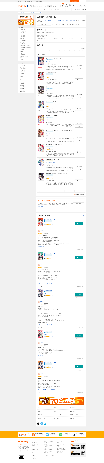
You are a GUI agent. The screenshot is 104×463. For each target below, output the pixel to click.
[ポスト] (38, 424)
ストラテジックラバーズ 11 (50, 219)
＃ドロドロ (43, 246)
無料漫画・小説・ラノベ (36, 444)
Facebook (34, 458)
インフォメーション (48, 451)
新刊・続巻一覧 (23, 31)
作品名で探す (22, 85)
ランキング (34, 446)
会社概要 (58, 442)
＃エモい (47, 246)
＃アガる (48, 355)
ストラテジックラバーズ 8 (50, 331)
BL (38, 9)
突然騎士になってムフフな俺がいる (54, 159)
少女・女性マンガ (33, 9)
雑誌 (21, 75)
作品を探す (46, 444)
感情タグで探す (23, 91)
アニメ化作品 (22, 35)
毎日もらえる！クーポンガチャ (25, 45)
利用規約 (58, 446)
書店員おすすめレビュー (24, 56)
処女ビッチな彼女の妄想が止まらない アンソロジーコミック (59, 130)
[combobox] (40, 6)
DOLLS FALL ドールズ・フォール (54, 144)
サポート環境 (46, 448)
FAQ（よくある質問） (48, 449)
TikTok (33, 455)
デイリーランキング (23, 32)
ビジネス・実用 (23, 73)
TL (44, 9)
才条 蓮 (41, 231)
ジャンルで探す (23, 82)
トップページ (34, 442)
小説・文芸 (57, 9)
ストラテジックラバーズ (50, 20)
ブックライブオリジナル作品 (25, 47)
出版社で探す (22, 90)
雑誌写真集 (68, 9)
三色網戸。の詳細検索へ (80, 194)
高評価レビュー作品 (23, 57)
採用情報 (58, 445)
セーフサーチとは (42, 206)
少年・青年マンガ (27, 9)
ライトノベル (23, 70)
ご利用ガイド (83, 9)
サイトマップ (59, 452)
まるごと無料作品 (23, 40)
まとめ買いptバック (23, 43)
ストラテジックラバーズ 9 (50, 290)
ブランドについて (60, 444)
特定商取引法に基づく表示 (62, 449)
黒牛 (47, 87)
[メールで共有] (41, 424)
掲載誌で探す (22, 88)
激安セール (22, 42)
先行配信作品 (22, 49)
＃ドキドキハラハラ (42, 389)
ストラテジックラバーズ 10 (50, 253)
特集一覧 (21, 51)
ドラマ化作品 (22, 36)
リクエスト (46, 454)
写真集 (21, 76)
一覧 (83, 215)
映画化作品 (22, 38)
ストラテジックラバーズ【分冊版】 (54, 58)
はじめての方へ (78, 9)
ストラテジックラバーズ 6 (50, 362)
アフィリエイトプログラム (49, 455)
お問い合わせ (46, 452)
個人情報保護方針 (60, 448)
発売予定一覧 (22, 29)
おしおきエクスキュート (51, 101)
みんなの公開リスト (23, 54)
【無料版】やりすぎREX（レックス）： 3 (66, 20)
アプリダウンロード (48, 445)
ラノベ (50, 9)
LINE (33, 451)
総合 (21, 9)
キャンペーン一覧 (23, 53)
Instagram (34, 454)
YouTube (34, 456)
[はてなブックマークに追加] (45, 424)
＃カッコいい (40, 283)
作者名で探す (22, 86)
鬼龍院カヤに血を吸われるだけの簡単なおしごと (56, 173)
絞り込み (31, 6)
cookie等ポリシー (60, 451)
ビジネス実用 (62, 9)
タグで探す (22, 83)
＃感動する (52, 389)
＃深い (39, 246)
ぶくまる (21, 59)
